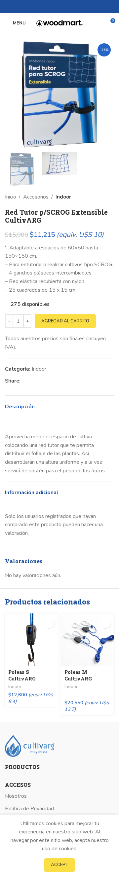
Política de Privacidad (29, 808)
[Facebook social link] (48, 6)
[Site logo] (59, 22)
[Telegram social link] (71, 6)
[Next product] (110, 197)
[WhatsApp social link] (63, 6)
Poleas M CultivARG (78, 675)
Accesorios (36, 197)
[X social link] (56, 6)
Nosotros (16, 796)
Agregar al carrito (65, 321)
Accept (59, 865)
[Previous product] (97, 197)
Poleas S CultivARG (22, 675)
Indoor (63, 197)
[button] (49, 622)
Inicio (10, 197)
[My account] (98, 23)
